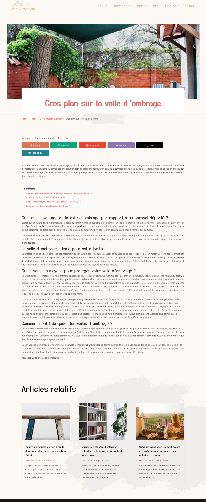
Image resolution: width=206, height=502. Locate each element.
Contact (189, 5)
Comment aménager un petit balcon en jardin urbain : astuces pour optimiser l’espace (159, 450)
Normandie (122, 5)
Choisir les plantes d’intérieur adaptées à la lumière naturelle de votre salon (102, 450)
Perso (142, 5)
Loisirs (170, 5)
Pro (156, 5)
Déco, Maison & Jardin (36, 460)
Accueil (104, 5)
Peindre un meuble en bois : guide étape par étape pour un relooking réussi (45, 450)
